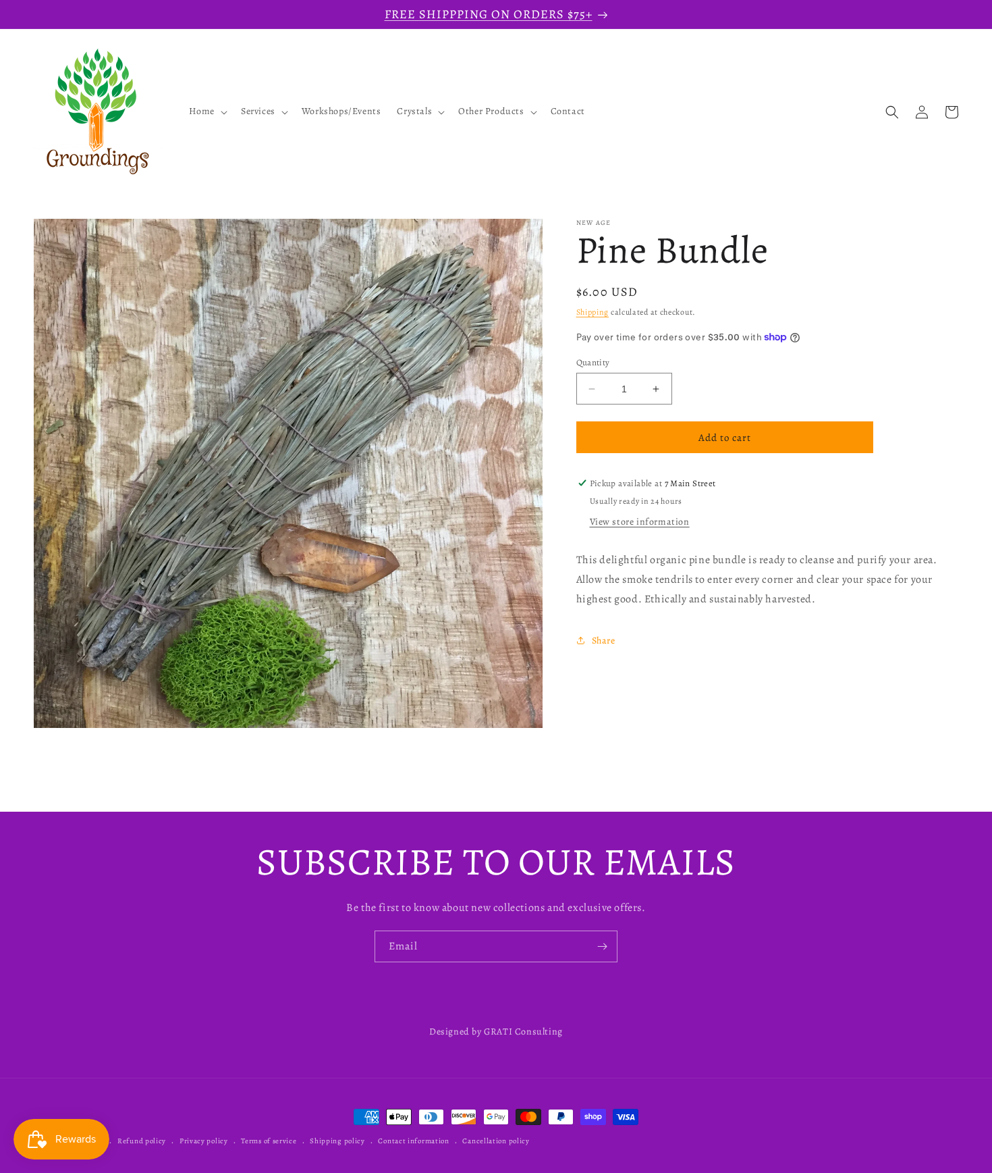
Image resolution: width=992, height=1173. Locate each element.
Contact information (413, 1141)
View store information (640, 521)
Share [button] (603, 640)
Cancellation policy (495, 1141)
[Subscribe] (602, 946)
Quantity (593, 362)
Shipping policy (337, 1141)
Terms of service (268, 1141)
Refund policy (141, 1141)
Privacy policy (204, 1141)
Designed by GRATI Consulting (496, 1031)
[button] (207, 112)
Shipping (592, 312)
